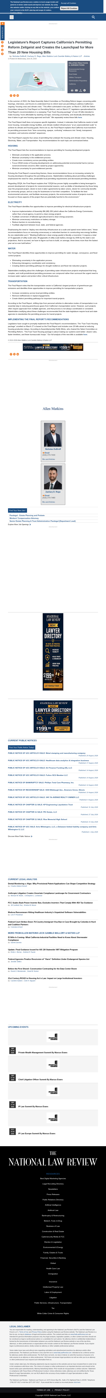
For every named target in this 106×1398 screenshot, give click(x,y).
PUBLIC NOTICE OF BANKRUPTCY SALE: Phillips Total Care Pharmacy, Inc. (41, 783)
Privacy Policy (37, 1332)
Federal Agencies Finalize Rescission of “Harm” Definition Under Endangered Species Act (48, 959)
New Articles (2, 32)
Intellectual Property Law (53, 1287)
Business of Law (53, 1226)
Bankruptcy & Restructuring (53, 1216)
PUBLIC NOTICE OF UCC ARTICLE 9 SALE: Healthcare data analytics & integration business (48, 760)
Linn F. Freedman (17, 915)
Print (73, 90)
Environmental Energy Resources (77, 70)
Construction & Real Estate (53, 1231)
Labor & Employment (53, 1292)
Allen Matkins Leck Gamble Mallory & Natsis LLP (62, 56)
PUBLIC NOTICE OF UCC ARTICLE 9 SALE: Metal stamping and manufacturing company (46, 753)
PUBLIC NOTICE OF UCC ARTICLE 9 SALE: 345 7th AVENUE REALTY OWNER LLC (43, 797)
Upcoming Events (18, 1027)
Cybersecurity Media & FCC (53, 1237)
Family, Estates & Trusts (53, 1253)
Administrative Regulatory (78, 81)
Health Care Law (53, 1268)
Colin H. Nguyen (29, 981)
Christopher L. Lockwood (33, 896)
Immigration (53, 1274)
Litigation (53, 1298)
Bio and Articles (48, 459)
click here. (77, 1382)
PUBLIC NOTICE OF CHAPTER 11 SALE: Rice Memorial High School (37, 819)
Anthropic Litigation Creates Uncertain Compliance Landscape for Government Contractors (49, 893)
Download (81, 90)
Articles (87, 56)
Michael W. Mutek (17, 896)
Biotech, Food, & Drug (53, 1221)
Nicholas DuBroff (19, 56)
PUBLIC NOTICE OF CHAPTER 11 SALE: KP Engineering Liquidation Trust (40, 805)
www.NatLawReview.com (79, 1334)
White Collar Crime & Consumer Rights (53, 1313)
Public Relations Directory (53, 1200)
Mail (77, 90)
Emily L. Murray (16, 952)
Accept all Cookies (68, 3)
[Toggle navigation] (11, 17)
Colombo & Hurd (16, 927)
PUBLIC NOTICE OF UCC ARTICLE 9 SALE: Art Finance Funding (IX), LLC (40, 768)
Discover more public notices (19, 836)
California (72, 84)
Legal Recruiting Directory (53, 1184)
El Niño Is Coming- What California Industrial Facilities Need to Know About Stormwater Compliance (47, 938)
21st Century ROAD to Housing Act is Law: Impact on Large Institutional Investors (45, 978)
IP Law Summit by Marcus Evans (33, 1107)
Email (47, 453)
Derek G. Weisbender (18, 971)
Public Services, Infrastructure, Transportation (53, 1303)
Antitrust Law (53, 1210)
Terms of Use (23, 1332)
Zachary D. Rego (34, 56)
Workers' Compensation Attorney (24, 518)
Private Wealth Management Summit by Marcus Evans (42, 1053)
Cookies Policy (16, 13)
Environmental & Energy (53, 1247)
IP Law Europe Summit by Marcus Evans (36, 1134)
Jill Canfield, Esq (16, 905)
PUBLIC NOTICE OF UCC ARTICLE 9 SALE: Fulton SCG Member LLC (38, 775)
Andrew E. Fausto (29, 952)
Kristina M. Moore (30, 905)
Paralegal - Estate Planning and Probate (27, 515)
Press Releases (53, 1194)
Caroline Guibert (16, 981)
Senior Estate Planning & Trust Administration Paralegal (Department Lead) (43, 521)
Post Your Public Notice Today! (21, 747)
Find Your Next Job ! (17, 510)
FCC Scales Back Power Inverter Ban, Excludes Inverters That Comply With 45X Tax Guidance (50, 903)
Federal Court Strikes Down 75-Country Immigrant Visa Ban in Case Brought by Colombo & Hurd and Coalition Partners (52, 923)
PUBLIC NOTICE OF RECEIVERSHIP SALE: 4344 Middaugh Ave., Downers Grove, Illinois (46, 790)
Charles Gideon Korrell (19, 886)
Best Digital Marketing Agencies (53, 1178)
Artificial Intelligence (53, 1205)
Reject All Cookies (69, 8)
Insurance (53, 1282)
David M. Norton (33, 971)
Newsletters (53, 1189)
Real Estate (73, 74)
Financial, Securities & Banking (53, 1258)
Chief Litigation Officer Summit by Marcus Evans (40, 1080)
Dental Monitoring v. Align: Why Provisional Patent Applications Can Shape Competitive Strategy (51, 883)
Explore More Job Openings (18, 524)
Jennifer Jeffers (16, 962)
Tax (53, 1308)
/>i (85, 90)
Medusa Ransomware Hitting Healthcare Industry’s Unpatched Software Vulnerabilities (47, 912)
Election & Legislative (53, 1242)
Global (53, 1263)
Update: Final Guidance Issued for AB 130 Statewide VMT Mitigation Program (43, 949)
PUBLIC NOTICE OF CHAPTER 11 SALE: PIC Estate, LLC (32, 812)
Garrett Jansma (16, 942)
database (28, 1334)
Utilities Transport (75, 77)
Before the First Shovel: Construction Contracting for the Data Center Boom (42, 969)
